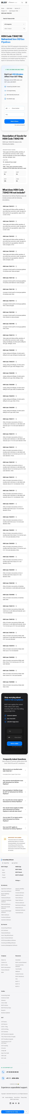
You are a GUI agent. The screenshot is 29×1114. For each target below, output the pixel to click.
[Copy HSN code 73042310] (16, 361)
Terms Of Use (17, 1097)
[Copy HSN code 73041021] (16, 236)
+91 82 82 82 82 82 (12, 1072)
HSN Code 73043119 (8, 434)
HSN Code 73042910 (8, 396)
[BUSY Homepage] (9, 2)
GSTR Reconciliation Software (8, 940)
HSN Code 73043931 (8, 556)
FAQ (16, 979)
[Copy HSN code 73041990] (16, 323)
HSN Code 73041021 (8, 236)
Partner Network (5, 970)
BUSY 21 (17, 986)
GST (2, 1017)
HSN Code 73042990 (8, 407)
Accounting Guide (5, 995)
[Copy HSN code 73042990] (16, 407)
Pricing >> (17, 880)
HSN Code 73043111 (8, 419)
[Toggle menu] (26, 2)
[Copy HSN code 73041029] (16, 251)
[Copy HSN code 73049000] (16, 682)
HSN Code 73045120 (8, 619)
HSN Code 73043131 (8, 477)
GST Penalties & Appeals (7, 1039)
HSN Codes (9, 8)
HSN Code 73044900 (8, 594)
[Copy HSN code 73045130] (16, 632)
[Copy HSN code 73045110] (16, 606)
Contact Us (4, 962)
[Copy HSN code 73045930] (16, 670)
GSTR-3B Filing (4, 1029)
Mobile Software (19, 895)
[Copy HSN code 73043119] (16, 434)
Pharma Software (19, 902)
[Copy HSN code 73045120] (16, 619)
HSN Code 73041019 (8, 221)
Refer (2, 972)
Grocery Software (19, 892)
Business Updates (5, 1012)
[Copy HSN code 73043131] (16, 477)
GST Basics (4, 1021)
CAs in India (4, 1002)
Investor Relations (9, 1097)
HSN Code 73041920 (8, 312)
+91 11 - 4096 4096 (12, 1078)
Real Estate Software (20, 905)
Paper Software (19, 900)
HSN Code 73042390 (8, 373)
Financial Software (5, 933)
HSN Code (3, 1055)
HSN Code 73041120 (8, 278)
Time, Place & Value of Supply (8, 1036)
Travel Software (19, 912)
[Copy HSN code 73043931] (16, 556)
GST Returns (4, 1024)
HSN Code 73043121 (8, 447)
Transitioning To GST (6, 1041)
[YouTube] (13, 1103)
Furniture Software (5, 917)
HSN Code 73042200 (8, 350)
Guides (3, 991)
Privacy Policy (24, 1097)
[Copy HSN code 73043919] (16, 517)
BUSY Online (18, 869)
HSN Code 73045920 (8, 657)
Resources (18, 955)
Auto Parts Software (6, 891)
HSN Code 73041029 (8, 251)
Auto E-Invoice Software (7, 937)
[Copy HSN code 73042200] (16, 350)
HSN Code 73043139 (8, 490)
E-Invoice (3, 1048)
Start (3, 870)
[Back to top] (26, 1111)
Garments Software (6, 919)
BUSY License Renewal (20, 962)
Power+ (4, 877)
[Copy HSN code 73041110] (16, 266)
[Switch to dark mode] (22, 2)
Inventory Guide (5, 997)
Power (3, 875)
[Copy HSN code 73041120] (16, 278)
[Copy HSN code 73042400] (16, 384)
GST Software (4, 930)
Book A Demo (14, 121)
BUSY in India (4, 965)
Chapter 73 (4, 11)
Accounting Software (8, 860)
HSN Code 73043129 (8, 462)
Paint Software (19, 897)
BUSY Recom (18, 872)
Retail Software (19, 907)
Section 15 (17, 8)
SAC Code (3, 1058)
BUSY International (5, 967)
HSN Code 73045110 (8, 606)
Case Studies (18, 969)
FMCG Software (5, 914)
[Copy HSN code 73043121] (16, 447)
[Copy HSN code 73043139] (16, 490)
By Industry (4, 885)
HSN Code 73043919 (8, 517)
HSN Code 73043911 (8, 503)
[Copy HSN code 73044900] (16, 594)
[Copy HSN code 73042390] (16, 373)
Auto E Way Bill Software (7, 935)
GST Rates (3, 1043)
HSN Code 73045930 (8, 670)
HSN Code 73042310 (8, 361)
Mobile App (18, 866)
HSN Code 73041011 (8, 206)
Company (3, 955)
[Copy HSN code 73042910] (16, 396)
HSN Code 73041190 (8, 289)
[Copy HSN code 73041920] (16, 312)
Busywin (3, 1010)
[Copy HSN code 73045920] (16, 657)
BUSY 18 (17, 984)
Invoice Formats (19, 974)
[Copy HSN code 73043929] (16, 543)
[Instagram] (18, 1103)
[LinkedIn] (10, 1103)
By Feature (4, 924)
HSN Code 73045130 (8, 632)
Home (2, 8)
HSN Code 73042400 (8, 384)
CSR (3, 1097)
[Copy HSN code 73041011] (16, 206)
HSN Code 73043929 (8, 543)
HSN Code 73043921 (8, 530)
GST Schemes (4, 1031)
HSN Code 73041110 (8, 266)
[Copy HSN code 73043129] (16, 462)
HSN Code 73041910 (8, 300)
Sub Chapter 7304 (13, 11)
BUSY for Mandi (19, 875)
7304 (4, 166)
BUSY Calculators (19, 976)
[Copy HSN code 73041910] (16, 301)
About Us (3, 960)
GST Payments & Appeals (7, 1034)
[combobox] (14, 28)
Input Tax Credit (5, 1053)
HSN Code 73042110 (8, 335)
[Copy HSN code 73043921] (16, 530)
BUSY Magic (4, 866)
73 (3, 162)
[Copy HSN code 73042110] (16, 335)
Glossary (3, 1000)
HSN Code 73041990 (8, 323)
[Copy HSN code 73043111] (16, 419)
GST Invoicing (4, 1045)
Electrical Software (5, 904)
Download (17, 960)
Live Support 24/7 (7, 1067)
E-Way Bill (3, 1050)
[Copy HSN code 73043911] (16, 503)
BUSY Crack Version (14, 1099)
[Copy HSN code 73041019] (16, 221)
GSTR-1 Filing (4, 1026)
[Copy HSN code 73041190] (16, 289)
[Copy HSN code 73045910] (16, 646)
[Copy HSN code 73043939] (16, 570)
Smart (3, 872)
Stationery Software (20, 910)
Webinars (17, 971)
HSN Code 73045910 (8, 646)
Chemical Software (5, 897)
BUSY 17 (17, 981)
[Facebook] (16, 1103)
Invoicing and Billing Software (8, 942)
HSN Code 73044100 (8, 583)
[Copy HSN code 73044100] (16, 583)
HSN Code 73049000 (8, 682)
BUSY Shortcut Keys (6, 1007)
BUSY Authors (4, 1005)
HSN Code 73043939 (8, 570)
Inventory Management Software (9, 945)
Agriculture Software (6, 888)
